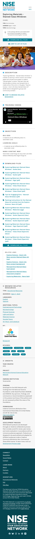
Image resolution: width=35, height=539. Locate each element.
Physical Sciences (8, 312)
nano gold (6, 354)
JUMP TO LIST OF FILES (18, 44)
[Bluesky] (12, 533)
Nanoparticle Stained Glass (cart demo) (16, 268)
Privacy (8, 509)
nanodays (15, 354)
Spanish (5, 301)
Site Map (6, 485)
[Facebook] (9, 533)
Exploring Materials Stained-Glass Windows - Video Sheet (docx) (17, 185)
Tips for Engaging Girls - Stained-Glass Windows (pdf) (17, 196)
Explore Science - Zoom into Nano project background (16, 263)
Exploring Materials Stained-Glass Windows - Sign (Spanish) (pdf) (17, 225)
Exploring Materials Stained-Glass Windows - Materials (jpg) (17, 209)
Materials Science (8, 317)
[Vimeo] (25, 533)
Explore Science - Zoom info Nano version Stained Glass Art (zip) (18, 257)
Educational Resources (14, 291)
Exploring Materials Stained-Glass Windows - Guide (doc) (17, 168)
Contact (5, 461)
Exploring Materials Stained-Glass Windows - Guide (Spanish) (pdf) (17, 220)
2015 (23, 354)
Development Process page (12, 443)
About (5, 467)
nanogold (20, 351)
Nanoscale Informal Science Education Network (15, 374)
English (5, 299)
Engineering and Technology (12, 307)
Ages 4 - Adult (15, 294)
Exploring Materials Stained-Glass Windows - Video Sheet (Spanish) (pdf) (17, 239)
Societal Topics (8, 319)
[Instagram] (16, 533)
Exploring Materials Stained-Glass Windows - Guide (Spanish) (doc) (17, 214)
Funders (5, 473)
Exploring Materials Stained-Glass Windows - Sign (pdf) (17, 179)
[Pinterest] (22, 533)
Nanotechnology (8, 309)
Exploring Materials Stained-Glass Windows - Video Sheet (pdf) (17, 190)
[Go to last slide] (2, 58)
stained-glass (7, 348)
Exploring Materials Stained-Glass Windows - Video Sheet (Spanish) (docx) (17, 232)
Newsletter (6, 455)
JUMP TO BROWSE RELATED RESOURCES (14, 96)
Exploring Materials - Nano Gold (18, 276)
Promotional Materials (10, 480)
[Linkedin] (19, 533)
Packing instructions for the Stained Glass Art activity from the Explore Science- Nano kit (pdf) (18, 202)
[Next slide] (32, 58)
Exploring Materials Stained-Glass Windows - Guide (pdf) (17, 174)
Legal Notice (25, 509)
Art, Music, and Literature (11, 322)
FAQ (4, 482)
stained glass (18, 348)
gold (13, 351)
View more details (8, 415)
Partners (5, 470)
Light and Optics (8, 314)
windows (6, 351)
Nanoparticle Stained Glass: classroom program (17, 273)
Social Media (7, 458)
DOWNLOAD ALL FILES (19, 40)
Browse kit (6, 341)
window (28, 348)
